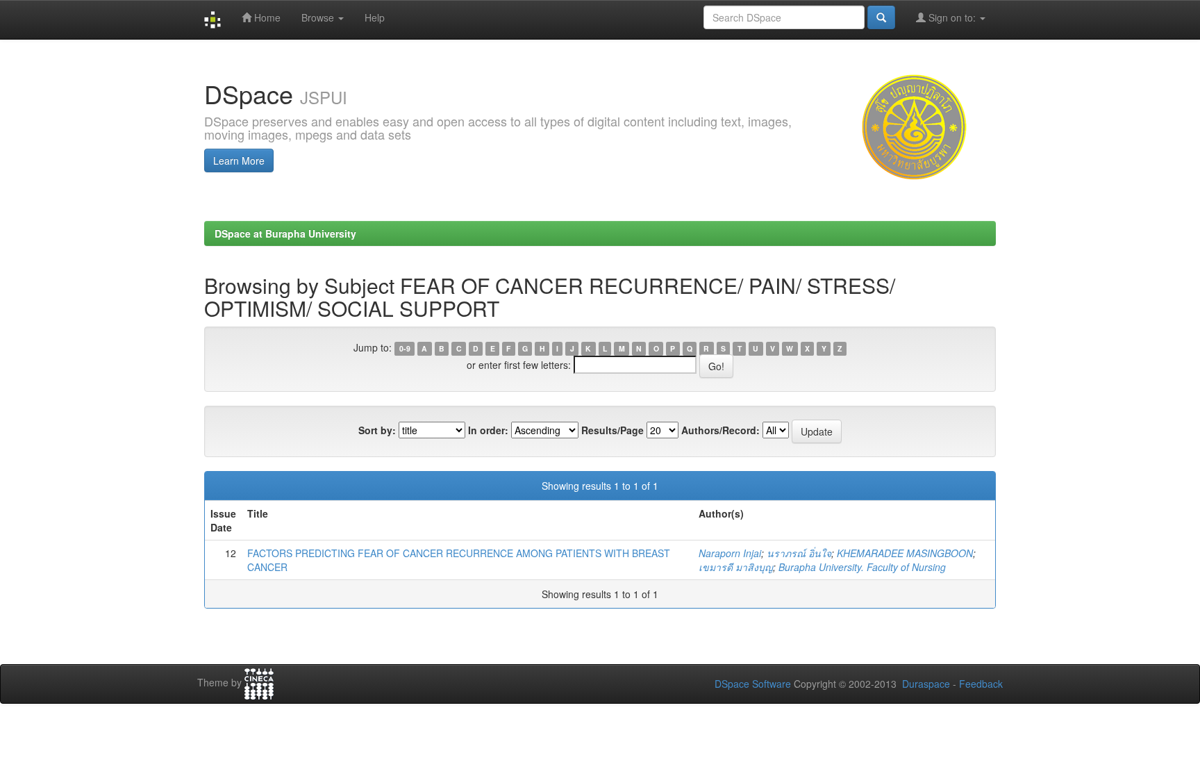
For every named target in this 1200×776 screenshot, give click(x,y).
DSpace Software (753, 684)
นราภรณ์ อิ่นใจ (799, 553)
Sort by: (377, 430)
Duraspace (926, 684)
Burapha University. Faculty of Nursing (862, 567)
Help (375, 17)
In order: (488, 430)
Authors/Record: (720, 430)
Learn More (239, 160)
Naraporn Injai (730, 553)
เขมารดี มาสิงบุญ (736, 567)
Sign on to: (952, 17)
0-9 (404, 348)
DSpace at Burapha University (285, 233)
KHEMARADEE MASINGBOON (905, 553)
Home (266, 17)
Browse (319, 17)
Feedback (981, 684)
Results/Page (612, 430)
